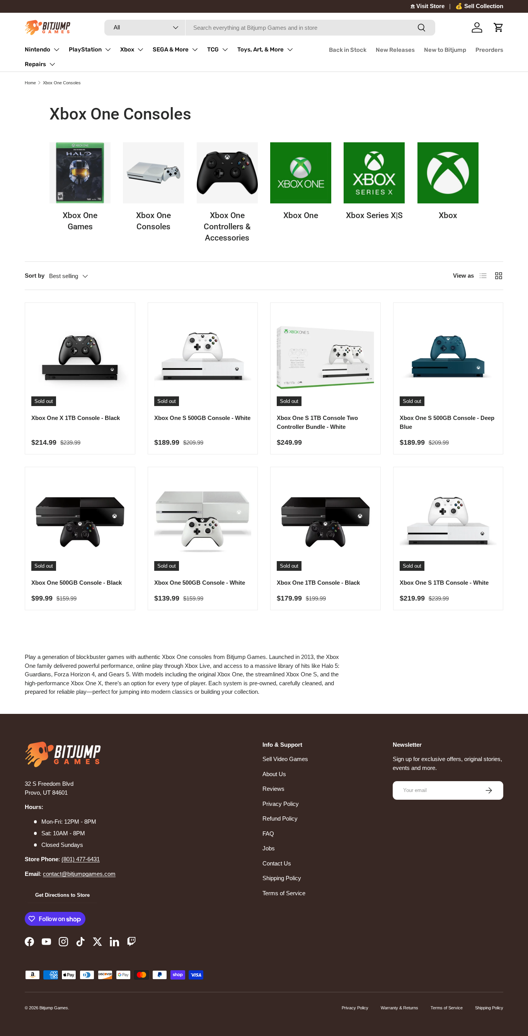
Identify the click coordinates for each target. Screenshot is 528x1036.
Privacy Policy (280, 803)
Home (30, 82)
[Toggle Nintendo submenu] (56, 49)
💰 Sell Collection (479, 6)
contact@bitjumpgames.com (79, 873)
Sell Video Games (285, 759)
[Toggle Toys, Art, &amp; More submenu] (290, 49)
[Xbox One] (300, 172)
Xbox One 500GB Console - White (199, 582)
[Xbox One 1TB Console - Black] (325, 522)
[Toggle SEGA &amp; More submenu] (194, 49)
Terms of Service (283, 893)
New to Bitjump (445, 49)
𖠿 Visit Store (427, 6)
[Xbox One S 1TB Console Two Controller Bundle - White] (325, 357)
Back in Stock (347, 49)
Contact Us (276, 863)
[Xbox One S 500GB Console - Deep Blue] (448, 357)
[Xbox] (448, 172)
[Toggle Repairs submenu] (52, 64)
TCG (213, 49)
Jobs (268, 848)
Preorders (489, 49)
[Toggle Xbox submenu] (140, 49)
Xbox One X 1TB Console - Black (75, 418)
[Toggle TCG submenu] (225, 49)
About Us (274, 774)
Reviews (273, 788)
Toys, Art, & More (260, 49)
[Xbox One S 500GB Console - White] (203, 357)
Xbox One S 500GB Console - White (202, 418)
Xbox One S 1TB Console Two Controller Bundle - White (317, 422)
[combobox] (269, 28)
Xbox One (300, 215)
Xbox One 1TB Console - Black (318, 582)
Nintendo (37, 49)
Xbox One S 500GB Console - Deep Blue (447, 422)
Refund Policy (280, 818)
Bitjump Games (53, 1007)
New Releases (395, 49)
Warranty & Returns (399, 1007)
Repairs (35, 64)
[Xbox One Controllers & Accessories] (227, 172)
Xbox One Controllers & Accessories (227, 226)
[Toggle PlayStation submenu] (107, 49)
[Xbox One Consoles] (153, 172)
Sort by (34, 275)
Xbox (127, 49)
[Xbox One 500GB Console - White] (203, 522)
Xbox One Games (80, 221)
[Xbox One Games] (80, 172)
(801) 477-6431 (80, 859)
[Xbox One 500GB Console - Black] (80, 522)
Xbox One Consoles (62, 82)
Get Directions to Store (62, 895)
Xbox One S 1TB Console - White (444, 582)
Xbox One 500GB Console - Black (76, 582)
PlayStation (85, 49)
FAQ (268, 833)
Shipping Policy (281, 878)
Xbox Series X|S (374, 215)
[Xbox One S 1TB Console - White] (448, 522)
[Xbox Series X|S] (374, 172)
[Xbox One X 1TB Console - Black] (80, 357)
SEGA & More (171, 49)
